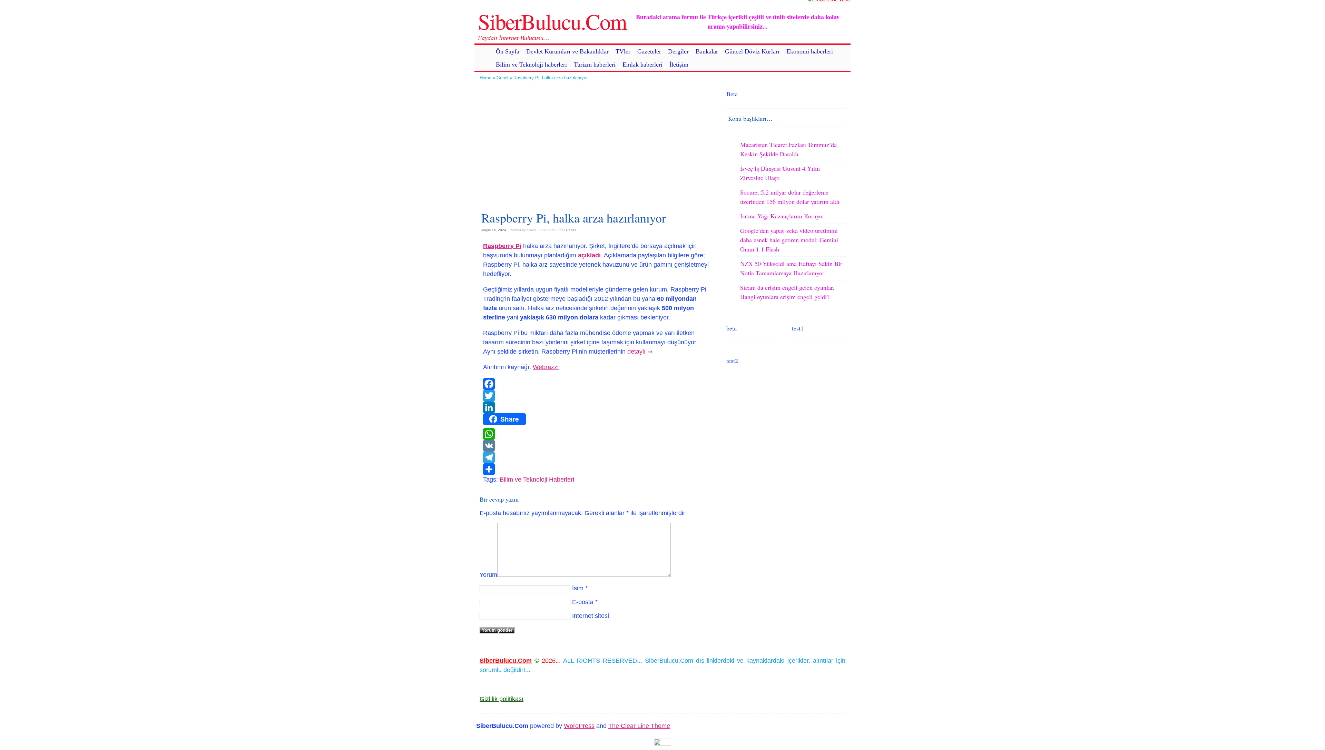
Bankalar (707, 51)
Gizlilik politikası (501, 698)
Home (485, 77)
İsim (577, 588)
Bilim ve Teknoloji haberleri (531, 64)
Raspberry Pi (502, 246)
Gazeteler (649, 51)
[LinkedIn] (597, 407)
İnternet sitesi (590, 615)
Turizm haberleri (595, 64)
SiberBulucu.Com (552, 21)
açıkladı (589, 255)
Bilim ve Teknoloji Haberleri (537, 479)
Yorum (488, 574)
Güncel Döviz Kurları (752, 51)
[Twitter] (597, 396)
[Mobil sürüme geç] (662, 743)
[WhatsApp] (597, 434)
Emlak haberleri (642, 64)
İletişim (678, 64)
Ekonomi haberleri (809, 51)
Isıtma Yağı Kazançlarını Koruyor (782, 216)
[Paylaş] (597, 469)
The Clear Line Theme (639, 725)
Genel (502, 77)
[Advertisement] (597, 143)
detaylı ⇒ (639, 351)
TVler (623, 51)
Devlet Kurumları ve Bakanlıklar (567, 51)
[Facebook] (597, 384)
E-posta (582, 602)
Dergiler (678, 51)
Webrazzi (546, 367)
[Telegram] (597, 457)
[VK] (597, 446)
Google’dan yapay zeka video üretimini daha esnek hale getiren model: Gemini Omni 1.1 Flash (789, 239)
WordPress (579, 725)
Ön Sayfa (507, 51)
